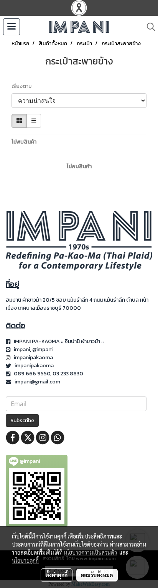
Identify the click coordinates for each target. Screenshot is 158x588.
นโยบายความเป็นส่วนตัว (90, 552)
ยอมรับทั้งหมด (97, 574)
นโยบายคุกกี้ (25, 560)
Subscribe (22, 420)
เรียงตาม (23, 86)
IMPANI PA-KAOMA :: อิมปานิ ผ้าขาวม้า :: (59, 341)
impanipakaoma (34, 357)
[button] (148, 27)
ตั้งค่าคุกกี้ (56, 574)
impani (22, 349)
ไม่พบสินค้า (24, 142)
